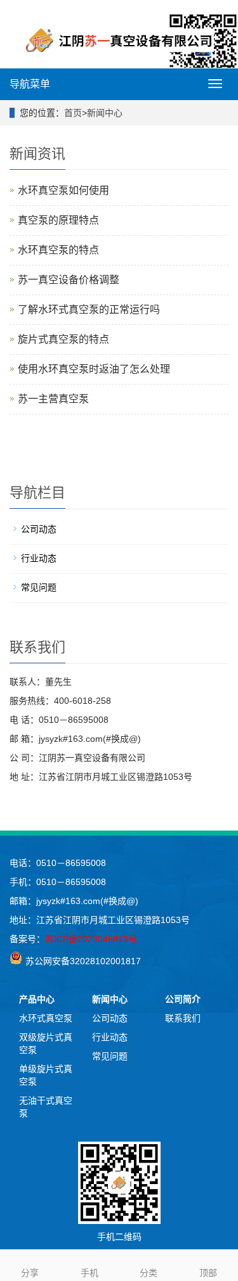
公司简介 (183, 999)
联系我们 (183, 1018)
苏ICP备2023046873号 (91, 939)
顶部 (208, 1273)
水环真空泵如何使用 (63, 190)
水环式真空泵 (45, 1018)
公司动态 (38, 529)
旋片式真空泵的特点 (63, 339)
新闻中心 (104, 113)
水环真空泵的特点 (58, 250)
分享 (30, 1273)
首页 (73, 113)
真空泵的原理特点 (58, 220)
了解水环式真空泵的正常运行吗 (89, 309)
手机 (89, 1273)
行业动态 (38, 558)
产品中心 (37, 999)
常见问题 (38, 587)
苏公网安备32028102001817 (83, 961)
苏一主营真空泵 (53, 398)
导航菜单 (30, 84)
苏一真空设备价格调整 (68, 279)
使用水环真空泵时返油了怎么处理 (94, 369)
